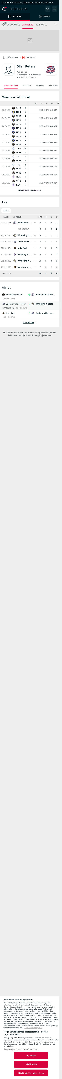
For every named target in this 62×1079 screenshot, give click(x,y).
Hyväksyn (31, 1055)
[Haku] (47, 9)
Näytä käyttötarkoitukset (31, 1073)
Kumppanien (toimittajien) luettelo (20, 1049)
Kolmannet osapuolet (33, 1028)
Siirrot (40, 85)
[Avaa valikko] (54, 9)
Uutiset (27, 85)
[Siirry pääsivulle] (17, 9)
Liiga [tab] (6, 211)
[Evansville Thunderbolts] (51, 71)
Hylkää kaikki (31, 1064)
